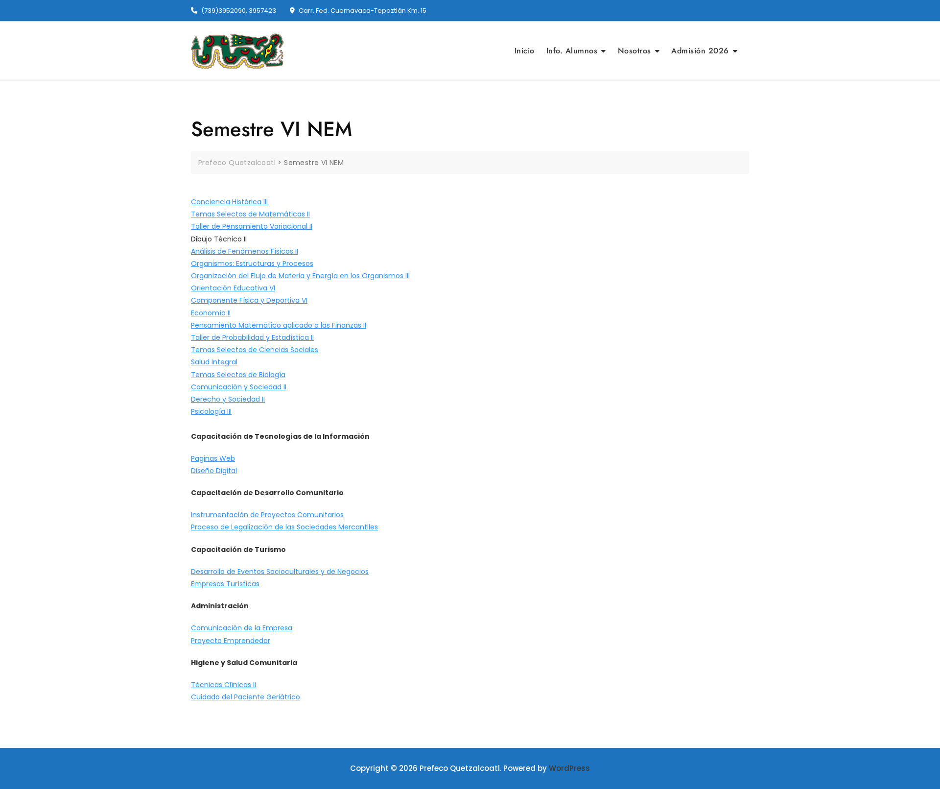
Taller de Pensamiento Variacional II (251, 226)
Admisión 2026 (700, 50)
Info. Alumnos (572, 50)
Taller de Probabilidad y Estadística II (252, 337)
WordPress (569, 768)
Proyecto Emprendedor (230, 641)
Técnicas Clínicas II (223, 685)
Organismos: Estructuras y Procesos (252, 263)
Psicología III (211, 411)
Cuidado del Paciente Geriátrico (245, 697)
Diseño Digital (214, 471)
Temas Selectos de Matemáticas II (250, 214)
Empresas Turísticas (225, 584)
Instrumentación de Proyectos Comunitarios (267, 515)
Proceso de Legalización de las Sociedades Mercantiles (284, 527)
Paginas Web (213, 458)
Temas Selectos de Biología (238, 375)
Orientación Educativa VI (233, 288)
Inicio (525, 50)
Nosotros (634, 50)
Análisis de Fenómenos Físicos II (244, 251)
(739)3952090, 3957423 (238, 10)
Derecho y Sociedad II (228, 399)
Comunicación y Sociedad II (238, 387)
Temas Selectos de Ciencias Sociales (254, 350)
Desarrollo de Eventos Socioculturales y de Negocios (280, 571)
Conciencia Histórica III (229, 202)
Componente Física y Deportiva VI (249, 300)
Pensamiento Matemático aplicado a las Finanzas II (278, 325)
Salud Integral (214, 362)
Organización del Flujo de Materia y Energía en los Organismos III (300, 276)
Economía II (211, 313)
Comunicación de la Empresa (241, 628)
